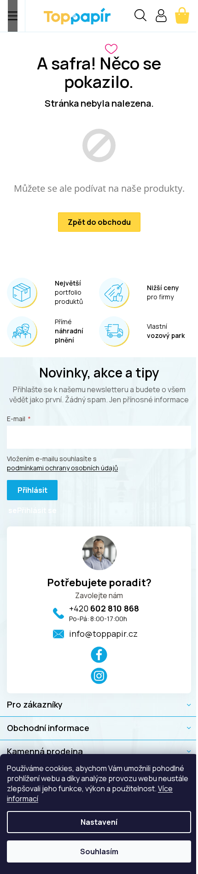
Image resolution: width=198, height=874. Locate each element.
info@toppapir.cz (103, 633)
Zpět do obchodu (99, 222)
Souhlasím (99, 851)
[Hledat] (140, 16)
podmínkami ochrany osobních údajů (62, 467)
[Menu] (12, 16)
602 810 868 (104, 608)
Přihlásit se (27, 492)
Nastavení (99, 822)
